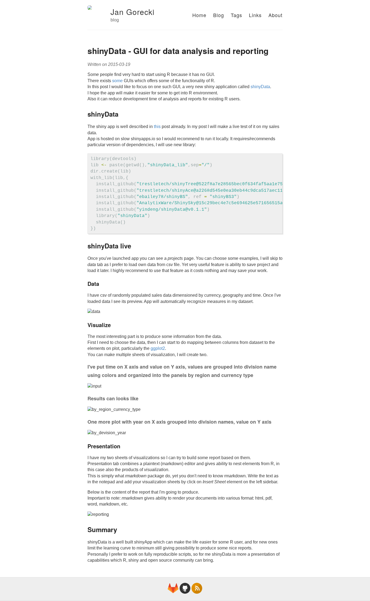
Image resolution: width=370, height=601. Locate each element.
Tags (236, 14)
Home (199, 14)
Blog (218, 14)
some (117, 80)
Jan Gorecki (132, 11)
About (275, 14)
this (157, 126)
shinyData (260, 86)
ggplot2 (158, 348)
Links (255, 14)
